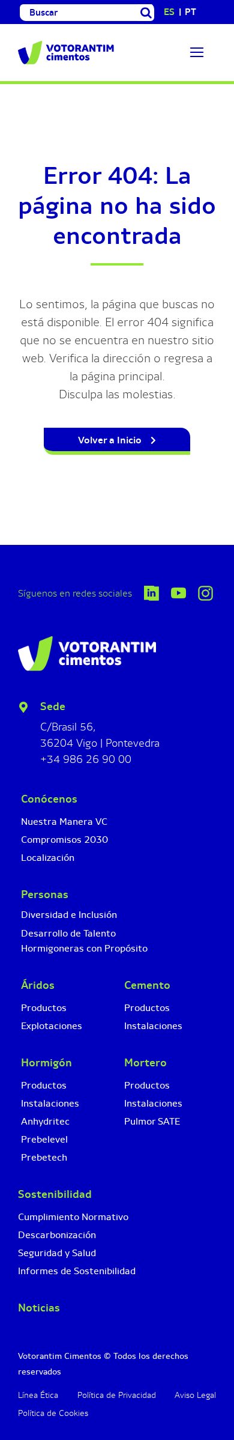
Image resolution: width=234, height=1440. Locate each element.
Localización (47, 827)
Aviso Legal (195, 1365)
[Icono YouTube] (178, 563)
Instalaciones (50, 1073)
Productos (44, 977)
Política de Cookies (53, 1383)
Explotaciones (51, 995)
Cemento (147, 955)
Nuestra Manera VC (64, 791)
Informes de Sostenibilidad (77, 1241)
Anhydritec (45, 1091)
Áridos (38, 955)
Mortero (145, 1032)
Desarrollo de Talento (68, 903)
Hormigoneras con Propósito (84, 918)
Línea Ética (38, 1365)
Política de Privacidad (116, 1365)
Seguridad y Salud (57, 1223)
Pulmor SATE (152, 1091)
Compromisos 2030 (64, 809)
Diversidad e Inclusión (69, 884)
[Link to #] (196, 52)
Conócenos (49, 769)
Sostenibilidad (55, 1164)
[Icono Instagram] (205, 561)
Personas (44, 864)
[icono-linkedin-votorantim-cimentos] (151, 561)
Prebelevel (44, 1109)
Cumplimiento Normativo (73, 1186)
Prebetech (44, 1127)
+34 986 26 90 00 (85, 729)
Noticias (39, 1277)
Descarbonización (57, 1205)
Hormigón (46, 1032)
